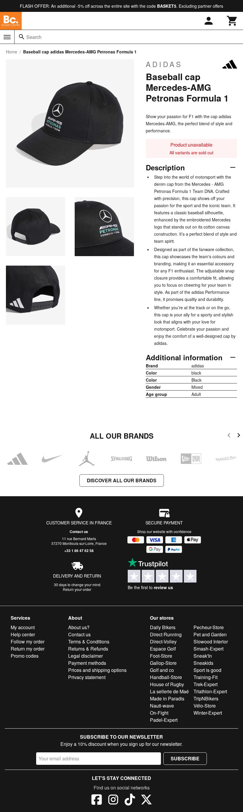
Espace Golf (163, 648)
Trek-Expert (206, 684)
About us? (78, 627)
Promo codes (25, 655)
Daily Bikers (162, 627)
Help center (23, 634)
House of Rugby (167, 684)
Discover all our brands (121, 480)
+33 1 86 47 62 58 (79, 550)
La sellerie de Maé (169, 691)
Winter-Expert (208, 712)
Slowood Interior (211, 641)
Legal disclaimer (85, 655)
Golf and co (162, 670)
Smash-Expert (208, 648)
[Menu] (7, 37)
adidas (164, 64)
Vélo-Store (205, 705)
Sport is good (207, 670)
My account (23, 627)
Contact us (79, 531)
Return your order (77, 589)
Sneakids (203, 662)
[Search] (21, 37)
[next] (238, 436)
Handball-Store (166, 677)
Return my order (27, 648)
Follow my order (27, 641)
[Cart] (232, 21)
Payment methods (87, 662)
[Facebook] (97, 800)
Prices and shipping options (97, 670)
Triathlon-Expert (210, 691)
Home (11, 52)
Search (33, 37)
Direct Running (166, 634)
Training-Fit (206, 677)
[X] (146, 800)
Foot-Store (161, 655)
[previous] (229, 436)
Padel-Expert (164, 719)
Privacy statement (86, 677)
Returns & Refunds (88, 648)
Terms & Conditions (88, 641)
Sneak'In (203, 655)
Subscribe (185, 758)
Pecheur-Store (209, 627)
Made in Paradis (167, 698)
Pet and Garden (210, 634)
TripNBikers (206, 698)
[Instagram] (113, 800)
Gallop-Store (163, 662)
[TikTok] (130, 800)
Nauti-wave (162, 705)
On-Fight (159, 712)
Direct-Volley (163, 641)
